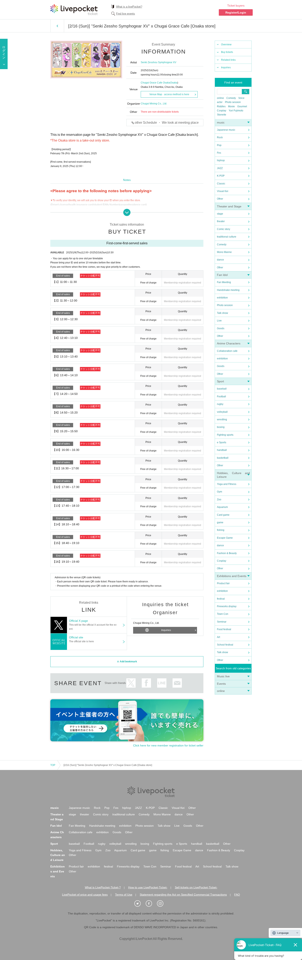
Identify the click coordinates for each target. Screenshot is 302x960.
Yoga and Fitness (226, 484)
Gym (219, 491)
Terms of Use (123, 894)
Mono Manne (224, 252)
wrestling (222, 419)
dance (220, 259)
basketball (222, 457)
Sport (220, 381)
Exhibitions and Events (231, 576)
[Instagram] (162, 903)
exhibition (222, 297)
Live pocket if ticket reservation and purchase (74, 9)
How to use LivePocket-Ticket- (147, 887)
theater (221, 221)
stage (220, 213)
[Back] (57, 25)
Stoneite (221, 114)
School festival (225, 644)
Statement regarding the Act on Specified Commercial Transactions (183, 894)
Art (218, 637)
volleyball (222, 411)
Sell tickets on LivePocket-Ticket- (196, 887)
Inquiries (226, 67)
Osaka (173, 82)
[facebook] (151, 903)
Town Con (222, 614)
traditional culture (226, 236)
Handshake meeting (228, 290)
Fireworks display (226, 606)
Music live (223, 676)
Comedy (231, 98)
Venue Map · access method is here (169, 94)
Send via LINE (161, 683)
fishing (220, 530)
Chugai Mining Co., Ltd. (154, 103)
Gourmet (242, 106)
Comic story (223, 229)
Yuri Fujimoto (236, 110)
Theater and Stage (229, 206)
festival (221, 598)
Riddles (221, 106)
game (220, 522)
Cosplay (221, 110)
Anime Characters (228, 343)
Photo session (233, 102)
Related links (228, 59)
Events (221, 683)
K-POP (221, 175)
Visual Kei (222, 191)
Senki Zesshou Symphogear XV (158, 62)
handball (222, 450)
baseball (222, 388)
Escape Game (225, 537)
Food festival (224, 629)
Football (221, 396)
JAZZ (220, 168)
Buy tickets (227, 52)
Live (219, 320)
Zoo (219, 499)
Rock (220, 137)
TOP (52, 765)
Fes (219, 152)
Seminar (221, 621)
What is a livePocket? (129, 6)
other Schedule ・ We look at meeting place (167, 122)
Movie (231, 106)
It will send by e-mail (177, 683)
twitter (131, 683)
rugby (220, 404)
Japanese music (226, 129)
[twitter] (139, 903)
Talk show (222, 313)
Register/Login (235, 12)
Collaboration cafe (227, 351)
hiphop (221, 160)
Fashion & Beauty (227, 553)
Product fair (223, 583)
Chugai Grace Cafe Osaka (155, 82)
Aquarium (222, 507)
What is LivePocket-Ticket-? (103, 887)
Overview (226, 44)
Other (220, 198)
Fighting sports (225, 434)
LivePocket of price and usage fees (85, 894)
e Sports (221, 442)
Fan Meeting (224, 282)
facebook (146, 683)
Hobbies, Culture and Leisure (57, 855)
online (220, 98)
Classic (221, 183)
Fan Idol (222, 275)
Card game (223, 514)
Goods (220, 328)
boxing (221, 427)
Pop (219, 145)
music (221, 122)
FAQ (237, 894)
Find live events (125, 13)
